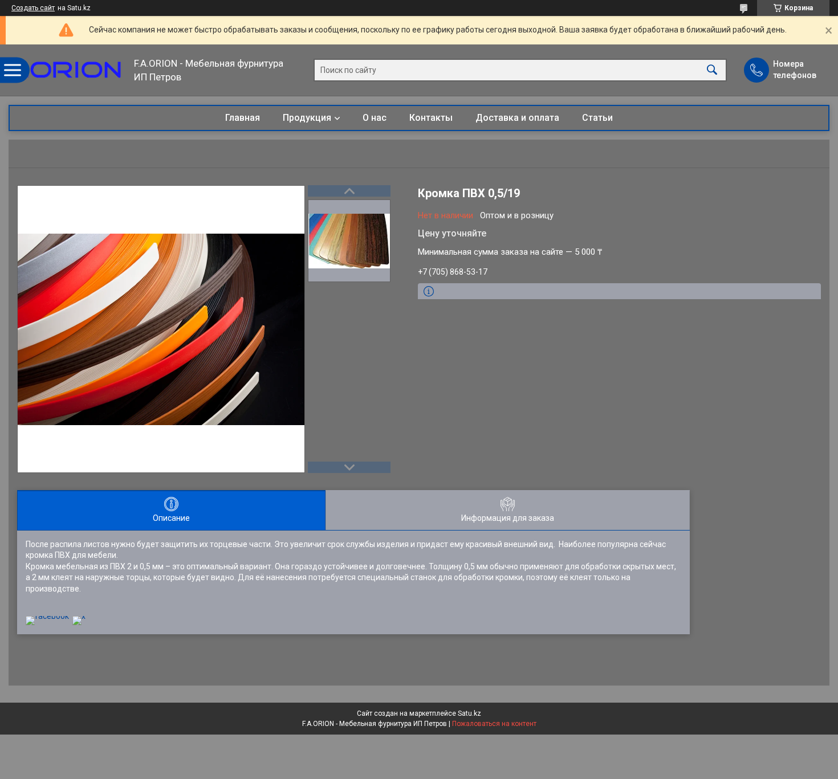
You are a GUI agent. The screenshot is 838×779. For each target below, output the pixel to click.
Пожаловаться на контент (494, 724)
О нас (375, 117)
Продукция (307, 117)
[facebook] (47, 616)
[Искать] (712, 70)
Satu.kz (469, 713)
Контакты (431, 117)
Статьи (597, 117)
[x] (79, 616)
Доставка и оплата (517, 117)
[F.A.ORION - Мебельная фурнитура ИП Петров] (68, 70)
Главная (242, 117)
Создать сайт (33, 8)
